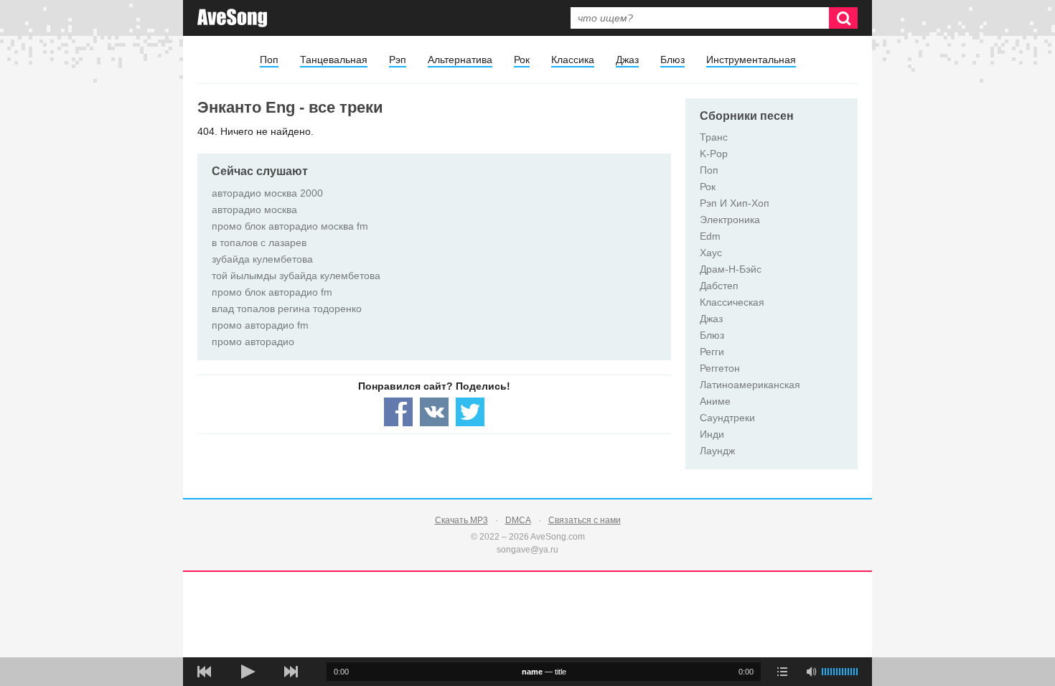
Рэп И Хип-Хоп (734, 203)
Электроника (730, 219)
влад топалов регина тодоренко (287, 308)
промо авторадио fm (260, 325)
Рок (522, 59)
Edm (710, 236)
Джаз (627, 59)
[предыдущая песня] (204, 671)
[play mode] (782, 671)
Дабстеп (719, 285)
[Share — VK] (434, 412)
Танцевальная (333, 59)
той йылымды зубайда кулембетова (296, 275)
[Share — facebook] (398, 412)
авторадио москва (254, 209)
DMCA (518, 520)
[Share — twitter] (470, 412)
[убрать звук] (811, 671)
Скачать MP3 (461, 520)
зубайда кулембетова (262, 259)
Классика (572, 59)
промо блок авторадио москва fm (290, 226)
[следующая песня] (290, 671)
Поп (269, 59)
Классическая (732, 302)
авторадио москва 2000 (267, 193)
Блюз (672, 59)
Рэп (397, 59)
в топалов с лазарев (259, 242)
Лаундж (717, 450)
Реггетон (720, 368)
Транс (714, 137)
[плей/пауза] (247, 671)
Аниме (715, 401)
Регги (712, 351)
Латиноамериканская (750, 384)
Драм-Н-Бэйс (730, 269)
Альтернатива (460, 59)
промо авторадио (253, 341)
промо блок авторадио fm (272, 292)
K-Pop (714, 153)
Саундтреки (727, 417)
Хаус (711, 252)
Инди (712, 434)
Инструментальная (751, 59)
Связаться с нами (584, 520)
